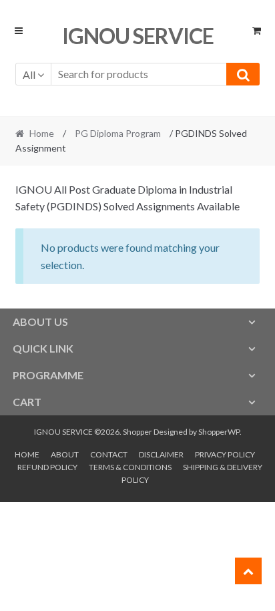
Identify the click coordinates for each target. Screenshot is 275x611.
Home (41, 133)
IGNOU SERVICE (138, 36)
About (65, 454)
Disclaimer (161, 454)
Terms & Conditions (130, 467)
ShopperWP (219, 432)
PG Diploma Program (118, 133)
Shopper (137, 432)
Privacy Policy (225, 454)
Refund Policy (47, 467)
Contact (108, 454)
